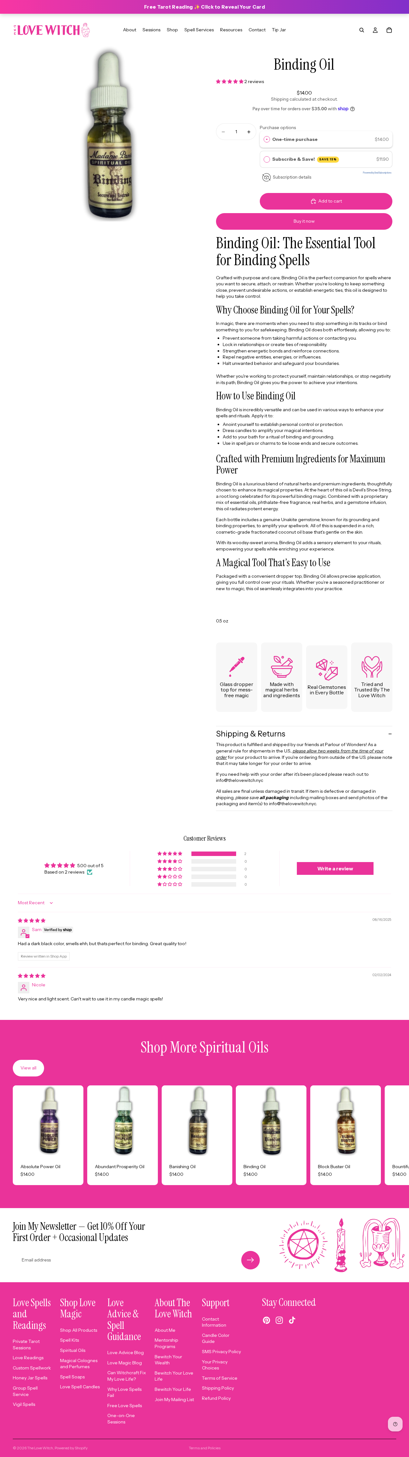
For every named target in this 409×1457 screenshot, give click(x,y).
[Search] (362, 30)
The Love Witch (40, 1447)
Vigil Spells (24, 1404)
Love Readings (28, 1358)
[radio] (267, 139)
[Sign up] (250, 1260)
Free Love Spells (124, 1405)
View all (28, 1068)
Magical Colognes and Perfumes (78, 1364)
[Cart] (389, 30)
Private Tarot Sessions (26, 1344)
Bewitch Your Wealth (168, 1360)
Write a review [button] (335, 868)
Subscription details (292, 177)
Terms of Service (219, 1378)
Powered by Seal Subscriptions (377, 173)
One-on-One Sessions (121, 1419)
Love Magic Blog (124, 1363)
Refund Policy (216, 1398)
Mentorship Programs (166, 1343)
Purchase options (278, 127)
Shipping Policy (218, 1388)
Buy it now (304, 221)
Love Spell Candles (80, 1387)
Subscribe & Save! (304, 159)
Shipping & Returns (250, 733)
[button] (230, 81)
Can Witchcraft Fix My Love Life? (126, 1376)
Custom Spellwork (32, 1368)
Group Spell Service (25, 1391)
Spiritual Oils (72, 1350)
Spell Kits (69, 1340)
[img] (31, 920)
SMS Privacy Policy (221, 1351)
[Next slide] (389, 1135)
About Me (165, 1330)
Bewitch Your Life (173, 1389)
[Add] (73, 1146)
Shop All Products (78, 1330)
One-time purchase (295, 139)
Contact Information (214, 1322)
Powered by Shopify (71, 1447)
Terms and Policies (204, 1447)
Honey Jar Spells (30, 1378)
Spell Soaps (72, 1377)
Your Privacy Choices (215, 1365)
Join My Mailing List (174, 1399)
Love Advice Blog (125, 1352)
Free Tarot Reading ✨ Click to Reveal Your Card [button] (204, 7)
